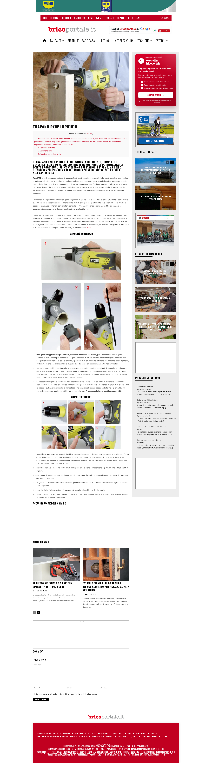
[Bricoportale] (71, 29)
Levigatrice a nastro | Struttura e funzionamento (155, 272)
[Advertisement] (81, 635)
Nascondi (89, 134)
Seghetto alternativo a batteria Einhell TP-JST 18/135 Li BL (53, 584)
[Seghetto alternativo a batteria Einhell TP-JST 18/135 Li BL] (56, 564)
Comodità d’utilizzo (46, 148)
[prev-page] (34, 612)
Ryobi (89, 227)
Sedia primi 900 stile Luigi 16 (148, 400)
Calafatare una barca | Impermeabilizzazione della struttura (155, 170)
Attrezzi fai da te (40, 591)
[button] (164, 18)
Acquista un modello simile (49, 154)
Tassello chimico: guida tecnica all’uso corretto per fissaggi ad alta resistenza (106, 586)
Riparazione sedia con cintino (149, 440)
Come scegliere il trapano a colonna (155, 299)
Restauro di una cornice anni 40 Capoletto (154, 413)
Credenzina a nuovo (145, 386)
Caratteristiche (44, 151)
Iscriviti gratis (154, 95)
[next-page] (38, 612)
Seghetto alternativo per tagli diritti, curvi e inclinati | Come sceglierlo (155, 327)
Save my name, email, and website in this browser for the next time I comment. (66, 694)
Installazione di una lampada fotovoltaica (155, 197)
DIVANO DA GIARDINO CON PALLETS (151, 427)
